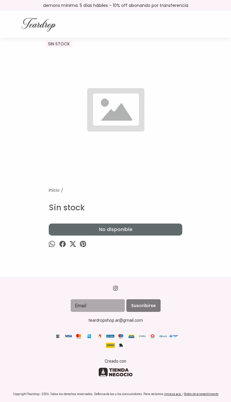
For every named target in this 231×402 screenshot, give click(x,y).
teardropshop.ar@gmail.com (115, 320)
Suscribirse (143, 306)
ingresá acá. (173, 394)
